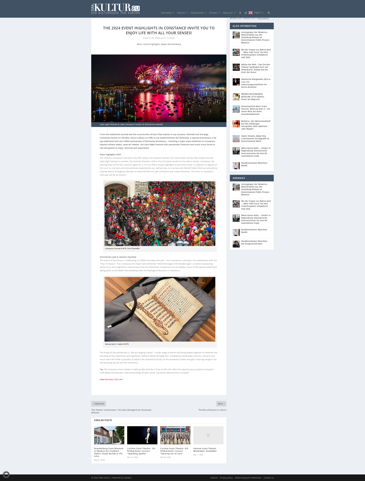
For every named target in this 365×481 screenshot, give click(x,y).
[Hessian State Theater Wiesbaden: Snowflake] (208, 435)
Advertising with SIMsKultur (248, 477)
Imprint (214, 477)
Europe (213, 12)
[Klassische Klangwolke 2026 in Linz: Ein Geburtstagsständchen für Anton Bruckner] (236, 81)
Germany (166, 12)
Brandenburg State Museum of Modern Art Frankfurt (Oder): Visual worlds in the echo (108, 452)
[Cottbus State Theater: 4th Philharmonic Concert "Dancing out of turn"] (175, 435)
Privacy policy (226, 477)
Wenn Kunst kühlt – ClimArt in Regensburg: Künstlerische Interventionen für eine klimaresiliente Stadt (256, 152)
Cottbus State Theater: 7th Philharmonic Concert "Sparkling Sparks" (141, 451)
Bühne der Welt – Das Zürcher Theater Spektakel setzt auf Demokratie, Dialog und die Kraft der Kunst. (255, 68)
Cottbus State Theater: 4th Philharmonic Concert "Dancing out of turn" (174, 451)
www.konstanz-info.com (111, 379)
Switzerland (197, 12)
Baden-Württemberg (171, 44)
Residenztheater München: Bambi (254, 164)
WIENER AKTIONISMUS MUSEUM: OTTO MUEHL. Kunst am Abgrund (253, 96)
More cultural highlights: (149, 44)
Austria (181, 12)
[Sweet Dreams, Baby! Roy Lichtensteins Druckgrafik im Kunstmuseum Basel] (236, 138)
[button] (268, 12)
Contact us (269, 477)
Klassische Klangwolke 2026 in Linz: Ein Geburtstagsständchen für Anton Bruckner (255, 83)
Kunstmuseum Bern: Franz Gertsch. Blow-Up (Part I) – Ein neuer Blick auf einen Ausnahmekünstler (255, 110)
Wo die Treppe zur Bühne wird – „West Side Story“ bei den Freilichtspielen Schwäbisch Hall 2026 (256, 53)
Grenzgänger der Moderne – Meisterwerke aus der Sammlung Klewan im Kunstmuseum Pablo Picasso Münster (255, 37)
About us (228, 12)
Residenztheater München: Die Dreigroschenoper (254, 242)
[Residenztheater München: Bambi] (236, 165)
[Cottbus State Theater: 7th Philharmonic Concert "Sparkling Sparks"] (142, 435)
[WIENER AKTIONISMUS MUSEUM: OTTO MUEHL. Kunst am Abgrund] (236, 96)
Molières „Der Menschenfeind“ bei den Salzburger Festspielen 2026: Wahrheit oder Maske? (256, 125)
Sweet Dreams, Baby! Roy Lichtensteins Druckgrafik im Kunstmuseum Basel (255, 138)
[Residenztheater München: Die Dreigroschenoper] (237, 244)
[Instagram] (246, 13)
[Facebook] (240, 12)
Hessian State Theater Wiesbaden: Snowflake (205, 449)
